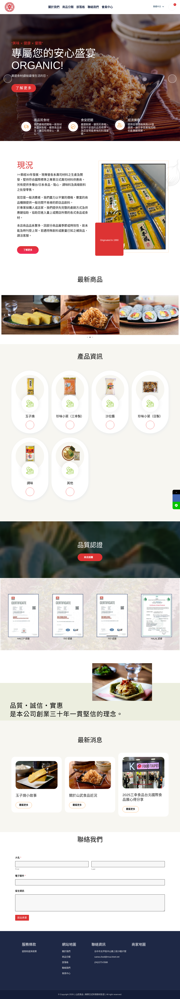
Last (93, 869)
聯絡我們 (93, 7)
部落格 (80, 7)
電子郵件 (20, 876)
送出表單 (22, 917)
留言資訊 (19, 891)
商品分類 (68, 7)
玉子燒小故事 (26, 795)
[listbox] (158, 6)
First (17, 869)
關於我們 (53, 7)
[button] (172, 78)
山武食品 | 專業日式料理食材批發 (90, 994)
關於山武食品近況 (83, 795)
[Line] (176, 505)
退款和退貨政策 (29, 951)
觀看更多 (23, 805)
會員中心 (107, 7)
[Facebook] (176, 498)
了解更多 (24, 88)
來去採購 (88, 557)
